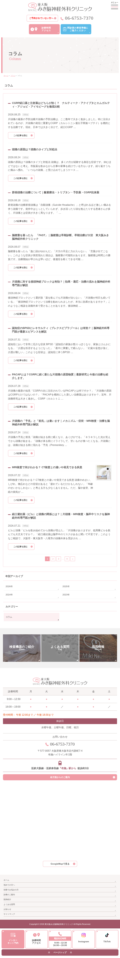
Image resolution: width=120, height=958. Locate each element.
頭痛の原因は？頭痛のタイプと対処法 (34, 149)
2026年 (9, 586)
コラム (25, 114)
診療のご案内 (9, 895)
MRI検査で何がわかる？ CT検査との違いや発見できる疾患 (47, 467)
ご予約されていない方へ (41, 18)
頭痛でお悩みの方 (11, 890)
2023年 (66, 594)
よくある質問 (9, 904)
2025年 (66, 586)
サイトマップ (9, 914)
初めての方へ (9, 885)
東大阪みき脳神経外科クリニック (59, 924)
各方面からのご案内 (60, 777)
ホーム (6, 880)
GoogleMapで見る (60, 864)
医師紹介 (7, 899)
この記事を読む (20, 135)
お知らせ (7, 909)
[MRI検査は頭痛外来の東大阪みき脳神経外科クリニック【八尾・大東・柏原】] (60, 7)
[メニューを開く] (114, 5)
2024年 (9, 594)
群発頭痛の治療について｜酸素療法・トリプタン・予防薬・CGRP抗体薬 (55, 192)
